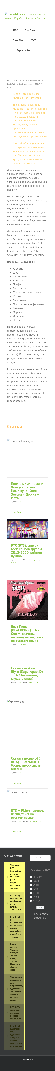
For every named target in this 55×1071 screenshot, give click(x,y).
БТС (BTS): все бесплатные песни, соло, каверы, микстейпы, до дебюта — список (16, 927)
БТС (19, 501)
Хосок (35, 888)
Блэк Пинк (22, 644)
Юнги (35, 884)
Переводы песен (35, 821)
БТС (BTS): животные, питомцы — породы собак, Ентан (16, 1013)
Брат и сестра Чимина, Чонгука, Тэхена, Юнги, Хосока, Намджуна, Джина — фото (15, 957)
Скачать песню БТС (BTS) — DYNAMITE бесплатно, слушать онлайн (26, 763)
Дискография (34, 560)
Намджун (37, 876)
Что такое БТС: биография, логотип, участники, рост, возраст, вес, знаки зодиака (15, 876)
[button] (38, 50)
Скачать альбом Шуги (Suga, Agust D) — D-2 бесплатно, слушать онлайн (27, 673)
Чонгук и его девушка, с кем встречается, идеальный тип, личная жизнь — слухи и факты (16, 988)
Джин (35, 880)
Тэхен (35, 896)
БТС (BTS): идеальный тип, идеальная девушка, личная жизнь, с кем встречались (16, 1036)
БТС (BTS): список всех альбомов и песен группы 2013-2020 (16, 902)
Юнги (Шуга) (33, 682)
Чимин (36, 892)
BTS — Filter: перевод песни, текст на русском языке (27, 814)
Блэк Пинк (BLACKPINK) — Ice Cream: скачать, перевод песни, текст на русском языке (27, 633)
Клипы (13, 562)
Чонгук (36, 900)
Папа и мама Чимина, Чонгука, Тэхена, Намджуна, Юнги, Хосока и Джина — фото (27, 490)
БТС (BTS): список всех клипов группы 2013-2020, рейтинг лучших (26, 550)
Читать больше (16, 512)
